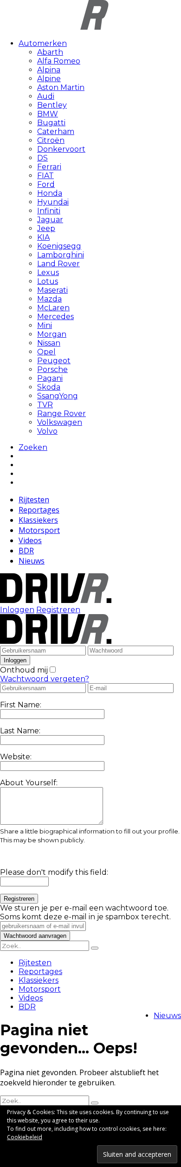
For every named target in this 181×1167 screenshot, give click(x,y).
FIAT (45, 175)
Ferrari (49, 166)
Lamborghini (60, 254)
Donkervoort (61, 149)
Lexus (48, 272)
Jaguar (50, 219)
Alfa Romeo (58, 61)
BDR (26, 550)
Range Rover (61, 413)
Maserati (52, 290)
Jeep (46, 228)
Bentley (52, 105)
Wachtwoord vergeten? (44, 678)
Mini (44, 325)
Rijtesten (34, 499)
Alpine (49, 78)
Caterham (55, 131)
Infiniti (48, 210)
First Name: (20, 704)
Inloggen (17, 609)
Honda (49, 193)
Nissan (48, 343)
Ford (46, 184)
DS (42, 158)
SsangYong (57, 395)
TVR (45, 404)
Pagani (50, 378)
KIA (43, 237)
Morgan (51, 334)
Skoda (48, 387)
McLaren (53, 307)
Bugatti (51, 122)
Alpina (48, 69)
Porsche (52, 369)
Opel (46, 351)
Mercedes (55, 316)
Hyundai (53, 202)
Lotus (47, 281)
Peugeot (54, 360)
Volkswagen (59, 422)
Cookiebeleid (24, 1137)
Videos (30, 540)
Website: (16, 756)
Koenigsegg (59, 246)
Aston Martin (60, 87)
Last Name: (20, 730)
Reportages (39, 510)
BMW (47, 113)
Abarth (50, 52)
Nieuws (32, 561)
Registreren (58, 609)
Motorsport (39, 530)
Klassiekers (38, 520)
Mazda (49, 299)
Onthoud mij (24, 670)
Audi (45, 96)
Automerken (43, 43)
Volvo (47, 431)
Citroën (51, 140)
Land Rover (58, 263)
